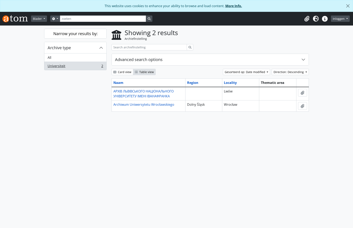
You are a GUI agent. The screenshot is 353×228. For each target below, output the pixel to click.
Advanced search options (139, 59)
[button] (306, 18)
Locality (230, 82)
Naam (118, 82)
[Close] (348, 6)
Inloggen (339, 19)
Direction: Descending (289, 72)
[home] (16, 18)
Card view (124, 72)
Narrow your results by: (75, 33)
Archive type (59, 47)
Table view (146, 72)
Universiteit (75, 67)
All (49, 57)
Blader (38, 19)
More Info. (233, 6)
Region (192, 82)
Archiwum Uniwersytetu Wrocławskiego (143, 104)
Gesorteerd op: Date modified (245, 72)
